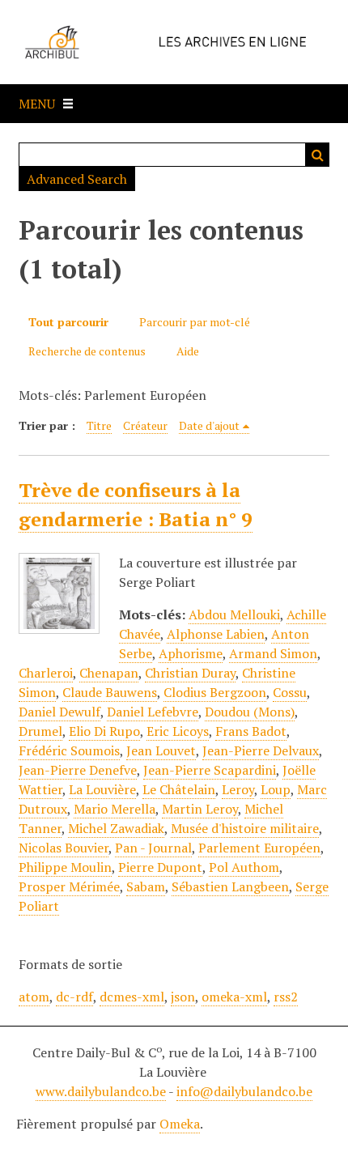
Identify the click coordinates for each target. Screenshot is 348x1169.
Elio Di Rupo (104, 731)
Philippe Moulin (65, 867)
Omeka (179, 1124)
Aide (187, 351)
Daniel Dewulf (59, 712)
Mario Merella (114, 809)
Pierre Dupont (160, 867)
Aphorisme (191, 653)
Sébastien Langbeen (230, 886)
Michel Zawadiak (116, 828)
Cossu (290, 692)
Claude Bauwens (109, 692)
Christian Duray (190, 673)
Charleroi (46, 673)
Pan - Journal (153, 848)
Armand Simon (273, 653)
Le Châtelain (178, 789)
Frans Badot (250, 731)
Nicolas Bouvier (63, 848)
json (183, 996)
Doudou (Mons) (250, 712)
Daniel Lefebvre (152, 712)
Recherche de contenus (87, 351)
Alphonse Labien (216, 634)
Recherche (317, 154)
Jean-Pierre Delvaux (260, 750)
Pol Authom (244, 867)
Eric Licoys (177, 731)
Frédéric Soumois (69, 750)
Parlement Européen (259, 848)
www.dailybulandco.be (101, 1091)
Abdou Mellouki (234, 614)
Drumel (40, 731)
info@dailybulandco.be (244, 1091)
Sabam (145, 886)
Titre (99, 425)
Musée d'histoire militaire (245, 828)
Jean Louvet (161, 750)
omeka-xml (234, 996)
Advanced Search (77, 179)
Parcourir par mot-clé (194, 321)
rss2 (286, 996)
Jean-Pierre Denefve (78, 770)
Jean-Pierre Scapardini (209, 770)
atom (34, 996)
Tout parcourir (68, 321)
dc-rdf (74, 996)
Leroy (238, 789)
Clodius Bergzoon (214, 692)
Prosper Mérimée (69, 886)
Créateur (145, 425)
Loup (276, 789)
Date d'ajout (209, 425)
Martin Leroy (200, 809)
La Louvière (102, 789)
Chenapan (108, 673)
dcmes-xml (132, 996)
